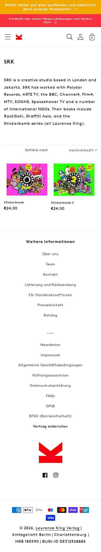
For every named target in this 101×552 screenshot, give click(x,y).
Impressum (50, 355)
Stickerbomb (14, 202)
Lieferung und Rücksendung (50, 284)
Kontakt (50, 274)
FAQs (50, 396)
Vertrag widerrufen (50, 426)
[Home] (19, 37)
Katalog (51, 315)
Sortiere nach (36, 150)
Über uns (50, 254)
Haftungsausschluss (50, 375)
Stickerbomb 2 (62, 202)
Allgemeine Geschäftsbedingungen (50, 365)
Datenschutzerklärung (50, 385)
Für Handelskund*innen (50, 295)
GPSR (50, 406)
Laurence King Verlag (57, 528)
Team (50, 264)
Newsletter (50, 345)
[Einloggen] (80, 37)
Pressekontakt (50, 305)
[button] (8, 37)
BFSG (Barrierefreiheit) (50, 416)
